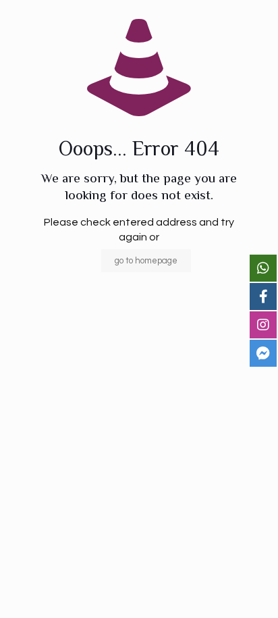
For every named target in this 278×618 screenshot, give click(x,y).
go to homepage (146, 260)
